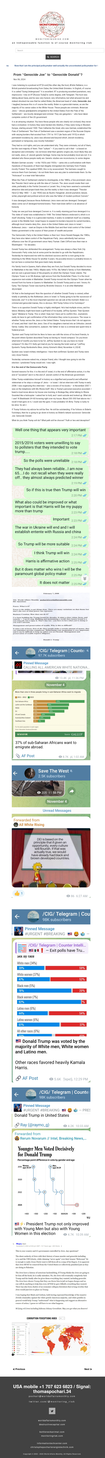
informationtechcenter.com (52, 1443)
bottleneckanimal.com (52, 1431)
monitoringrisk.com (52, 1435)
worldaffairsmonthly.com (52, 1420)
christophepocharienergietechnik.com (52, 1447)
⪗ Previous (19, 1369)
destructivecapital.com (52, 1424)
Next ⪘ (88, 1369)
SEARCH (54, 56)
